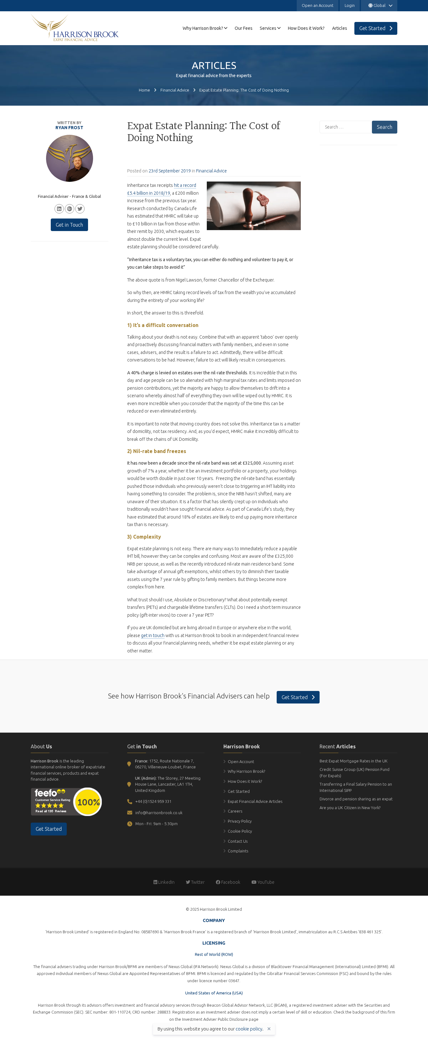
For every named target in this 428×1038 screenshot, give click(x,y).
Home (144, 90)
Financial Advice (174, 90)
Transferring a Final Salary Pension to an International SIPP (356, 787)
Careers (235, 811)
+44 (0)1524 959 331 (153, 801)
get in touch (152, 635)
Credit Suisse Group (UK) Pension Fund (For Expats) (354, 772)
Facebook (230, 882)
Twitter (197, 882)
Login (350, 5)
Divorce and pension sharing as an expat (356, 799)
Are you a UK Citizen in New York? (350, 807)
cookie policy (249, 1028)
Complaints (238, 851)
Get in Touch (69, 225)
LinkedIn (166, 882)
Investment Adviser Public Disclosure (215, 1019)
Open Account (241, 761)
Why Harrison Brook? (246, 771)
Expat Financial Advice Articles (255, 801)
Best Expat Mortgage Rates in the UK (354, 761)
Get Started (295, 697)
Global (379, 5)
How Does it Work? (245, 781)
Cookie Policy (240, 831)
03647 (233, 980)
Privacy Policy (240, 821)
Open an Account (317, 5)
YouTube (265, 882)
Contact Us (238, 841)
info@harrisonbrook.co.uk (158, 812)
